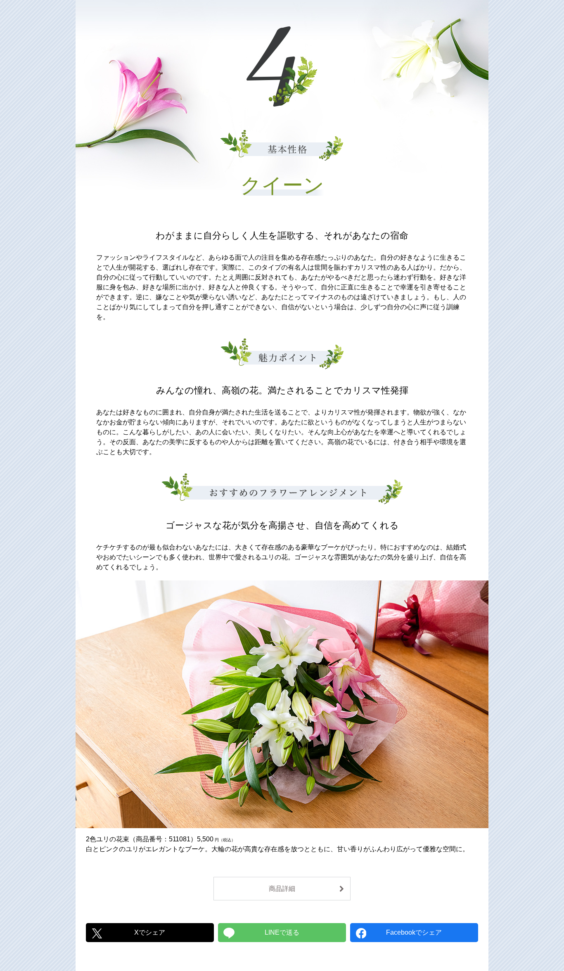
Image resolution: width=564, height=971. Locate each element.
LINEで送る (282, 932)
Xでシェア (149, 932)
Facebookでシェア (414, 932)
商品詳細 (282, 888)
